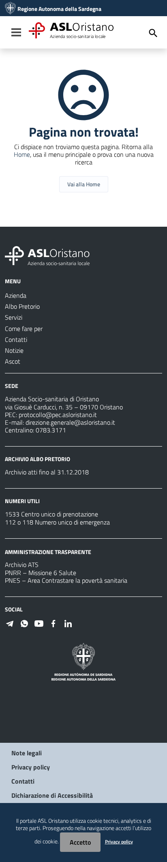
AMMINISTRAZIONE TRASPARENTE (48, 551)
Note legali (26, 753)
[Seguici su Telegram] (10, 623)
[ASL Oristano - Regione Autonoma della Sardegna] (47, 255)
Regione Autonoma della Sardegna (59, 9)
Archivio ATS (22, 564)
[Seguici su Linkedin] (68, 623)
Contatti (22, 781)
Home (22, 154)
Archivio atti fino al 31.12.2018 (47, 472)
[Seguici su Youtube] (39, 623)
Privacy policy (30, 767)
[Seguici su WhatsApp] (24, 623)
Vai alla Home (83, 184)
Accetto (80, 842)
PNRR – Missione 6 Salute (40, 572)
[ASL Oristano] (10, 9)
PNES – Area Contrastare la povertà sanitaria (66, 580)
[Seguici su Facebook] (53, 623)
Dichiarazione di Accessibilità (52, 795)
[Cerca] (153, 33)
